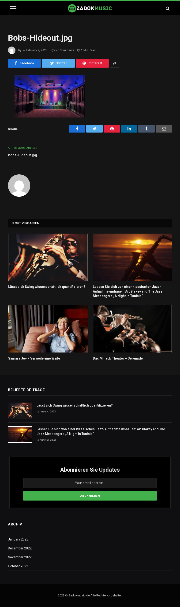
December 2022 (20, 548)
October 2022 (18, 566)
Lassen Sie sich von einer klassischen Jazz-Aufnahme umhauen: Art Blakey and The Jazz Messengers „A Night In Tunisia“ (127, 291)
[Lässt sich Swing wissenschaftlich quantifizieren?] (48, 257)
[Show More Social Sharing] (114, 63)
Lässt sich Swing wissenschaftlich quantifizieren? (46, 287)
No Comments (65, 50)
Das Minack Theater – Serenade (118, 358)
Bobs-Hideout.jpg (22, 155)
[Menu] (13, 8)
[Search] (167, 8)
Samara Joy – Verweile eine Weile (34, 358)
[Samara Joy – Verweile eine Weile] (48, 328)
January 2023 (18, 539)
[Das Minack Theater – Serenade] (132, 328)
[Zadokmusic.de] (90, 8)
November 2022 (20, 557)
